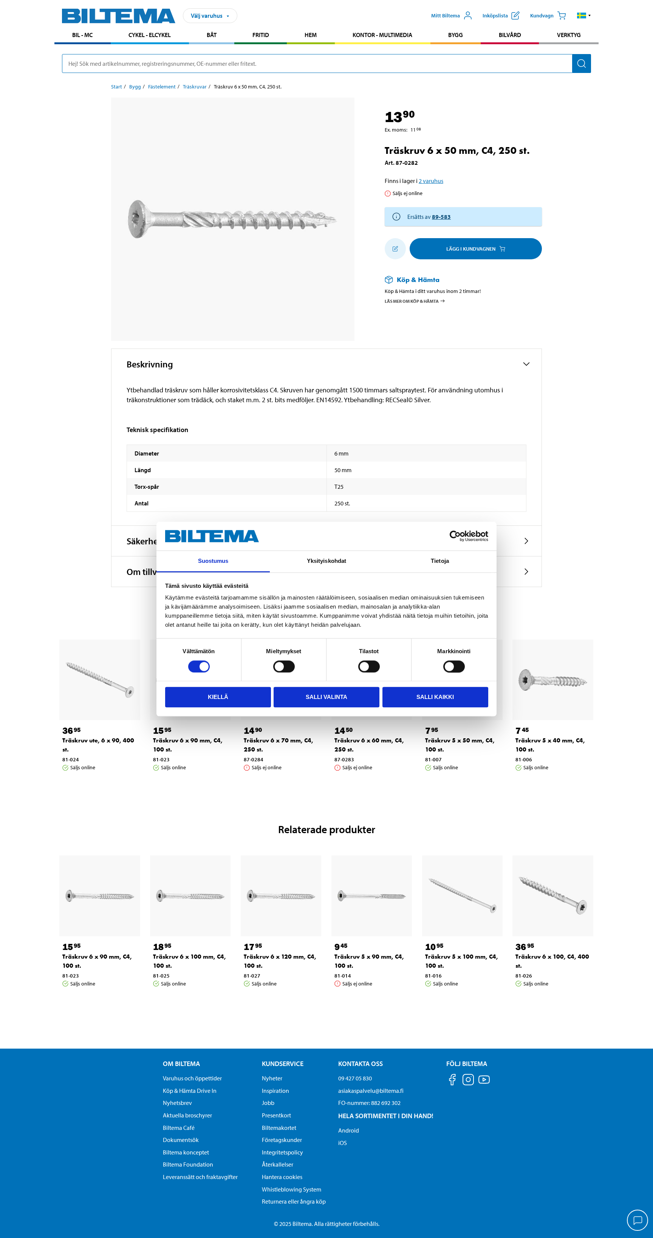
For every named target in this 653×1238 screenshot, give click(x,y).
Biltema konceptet (186, 1152)
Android (348, 1130)
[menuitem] (82, 35)
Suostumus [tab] (213, 561)
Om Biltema (181, 1063)
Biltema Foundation (188, 1164)
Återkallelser (277, 1164)
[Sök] (581, 63)
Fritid (260, 35)
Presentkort (276, 1115)
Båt (212, 35)
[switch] (284, 666)
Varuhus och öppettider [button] (192, 1078)
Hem (311, 35)
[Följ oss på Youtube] (484, 1083)
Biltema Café (179, 1127)
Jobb (268, 1102)
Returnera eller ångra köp (294, 1201)
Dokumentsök (181, 1139)
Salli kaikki (435, 697)
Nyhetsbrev (177, 1102)
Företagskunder (282, 1139)
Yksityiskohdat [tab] (326, 561)
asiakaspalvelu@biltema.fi (371, 1090)
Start (116, 86)
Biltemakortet (279, 1127)
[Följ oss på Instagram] (468, 1081)
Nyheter (272, 1078)
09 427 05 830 (355, 1078)
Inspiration (275, 1090)
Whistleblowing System (291, 1189)
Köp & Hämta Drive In (190, 1090)
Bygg (455, 35)
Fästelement (162, 86)
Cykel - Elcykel (149, 35)
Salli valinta (326, 697)
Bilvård (510, 35)
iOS (342, 1143)
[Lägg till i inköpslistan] (395, 248)
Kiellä (218, 697)
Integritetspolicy (282, 1152)
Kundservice (282, 1063)
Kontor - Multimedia (382, 35)
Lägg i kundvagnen (470, 248)
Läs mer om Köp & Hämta (412, 301)
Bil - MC (82, 35)
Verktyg (569, 35)
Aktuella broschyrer (187, 1115)
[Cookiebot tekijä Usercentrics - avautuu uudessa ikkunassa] (455, 536)
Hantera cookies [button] (282, 1177)
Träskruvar (195, 86)
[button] (584, 15)
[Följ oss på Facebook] (452, 1081)
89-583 (441, 216)
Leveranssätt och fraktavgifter (200, 1177)
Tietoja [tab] (440, 561)
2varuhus (431, 180)
